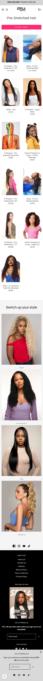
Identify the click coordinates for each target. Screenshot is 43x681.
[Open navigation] (3, 9)
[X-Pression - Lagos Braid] (32, 92)
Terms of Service (21, 573)
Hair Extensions (21, 423)
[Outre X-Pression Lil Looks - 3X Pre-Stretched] (32, 135)
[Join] (39, 636)
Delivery (21, 566)
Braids (21, 368)
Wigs (21, 479)
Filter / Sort (21, 27)
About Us (21, 559)
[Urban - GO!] (11, 92)
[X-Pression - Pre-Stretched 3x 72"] (11, 225)
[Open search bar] (8, 9)
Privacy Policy (21, 576)
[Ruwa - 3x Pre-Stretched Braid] (32, 48)
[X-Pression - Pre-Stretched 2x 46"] (11, 48)
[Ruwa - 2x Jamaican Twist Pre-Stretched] (11, 268)
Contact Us (21, 563)
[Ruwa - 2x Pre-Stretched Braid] (32, 181)
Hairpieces (21, 534)
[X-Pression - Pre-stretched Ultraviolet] (11, 135)
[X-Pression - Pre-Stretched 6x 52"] (11, 181)
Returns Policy (21, 570)
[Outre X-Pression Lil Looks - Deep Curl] (32, 225)
